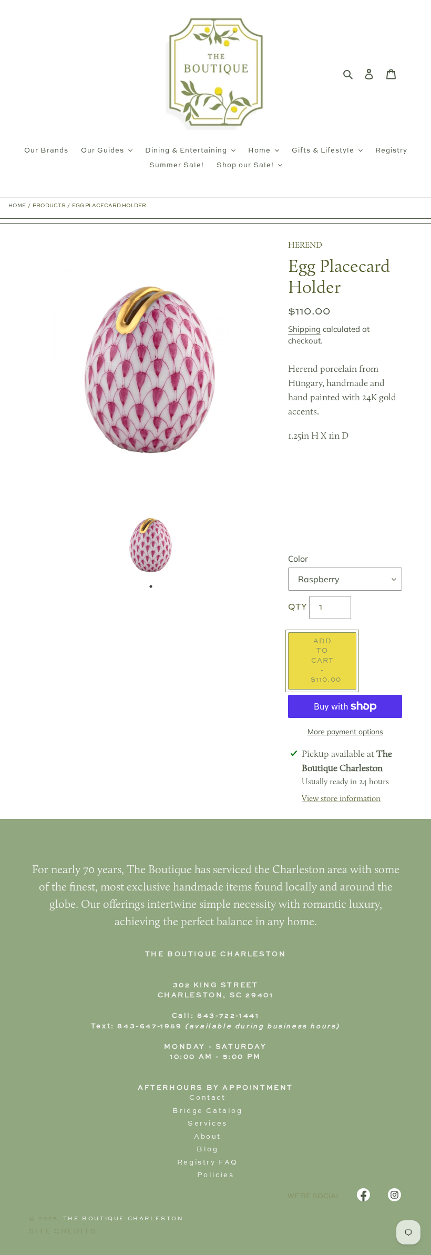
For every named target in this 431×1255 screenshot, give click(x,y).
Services (208, 1123)
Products (49, 205)
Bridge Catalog (207, 1111)
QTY (297, 607)
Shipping (304, 329)
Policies (215, 1175)
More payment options (345, 731)
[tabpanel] (151, 544)
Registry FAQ (207, 1162)
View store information (341, 799)
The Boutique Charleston (123, 1218)
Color (298, 558)
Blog (207, 1149)
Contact (207, 1098)
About (207, 1136)
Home (17, 205)
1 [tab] (151, 586)
